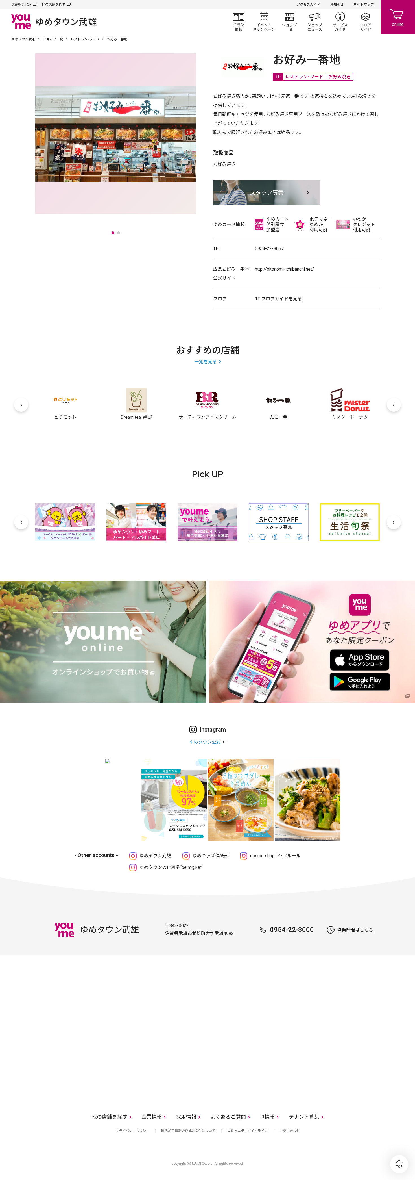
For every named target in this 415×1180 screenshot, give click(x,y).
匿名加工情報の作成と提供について (188, 1131)
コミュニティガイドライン (247, 1131)
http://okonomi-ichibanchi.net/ (284, 269)
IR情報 (267, 1117)
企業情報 (151, 1117)
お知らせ (337, 4)
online (398, 17)
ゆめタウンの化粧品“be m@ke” (170, 867)
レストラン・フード (85, 39)
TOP (399, 1164)
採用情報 (186, 1117)
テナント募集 (304, 1117)
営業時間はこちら (355, 930)
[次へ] (394, 405)
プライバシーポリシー (132, 1131)
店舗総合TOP (21, 4)
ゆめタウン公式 (205, 742)
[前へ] (21, 405)
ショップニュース (314, 21)
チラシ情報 (238, 21)
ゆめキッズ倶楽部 (211, 855)
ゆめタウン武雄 (23, 39)
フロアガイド (365, 21)
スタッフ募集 (267, 192)
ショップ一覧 (289, 21)
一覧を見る (205, 362)
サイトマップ (363, 4)
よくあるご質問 (228, 1117)
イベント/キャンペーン (264, 21)
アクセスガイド (308, 4)
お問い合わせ (289, 1131)
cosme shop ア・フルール (275, 855)
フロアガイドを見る (281, 298)
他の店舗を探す (53, 4)
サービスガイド (340, 21)
